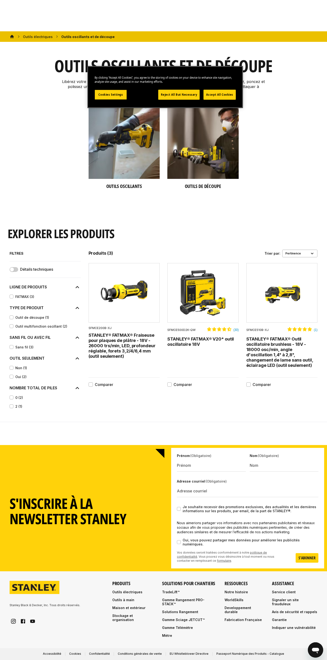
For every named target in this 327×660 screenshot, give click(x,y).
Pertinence (293, 253)
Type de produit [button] (27, 307)
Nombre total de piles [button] (33, 387)
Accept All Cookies (219, 94)
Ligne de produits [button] (28, 287)
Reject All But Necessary (179, 94)
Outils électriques (38, 37)
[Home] (12, 36)
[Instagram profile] (13, 621)
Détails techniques (36, 269)
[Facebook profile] (23, 621)
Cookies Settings (110, 94)
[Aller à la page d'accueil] (34, 587)
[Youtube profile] (32, 621)
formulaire (224, 560)
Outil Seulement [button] (27, 358)
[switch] (14, 269)
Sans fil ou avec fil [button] (30, 337)
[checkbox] (11, 296)
